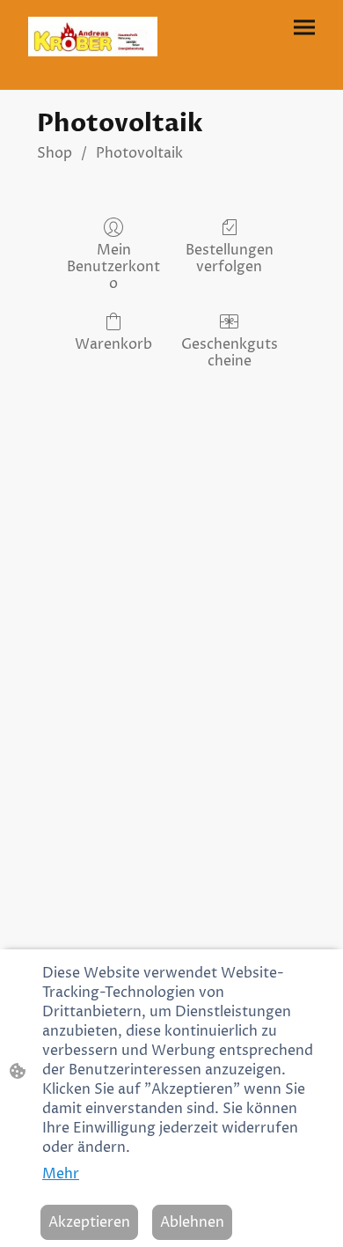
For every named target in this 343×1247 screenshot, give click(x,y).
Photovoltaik (139, 153)
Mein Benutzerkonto (113, 266)
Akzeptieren (89, 1222)
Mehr (60, 1174)
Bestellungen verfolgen (230, 258)
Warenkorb (113, 344)
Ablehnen (192, 1222)
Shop (54, 153)
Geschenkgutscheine (229, 352)
